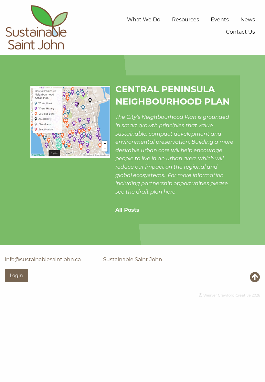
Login (16, 275)
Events (220, 20)
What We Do (143, 20)
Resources (185, 20)
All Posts (127, 210)
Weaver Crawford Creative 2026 (231, 295)
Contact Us (240, 32)
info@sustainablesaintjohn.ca (43, 259)
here (169, 192)
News (247, 20)
